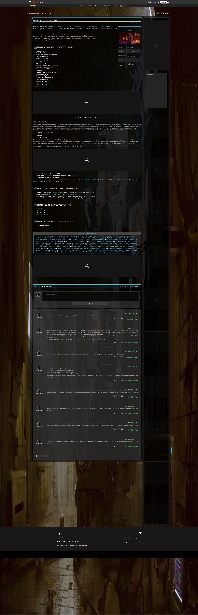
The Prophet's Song (74, 250)
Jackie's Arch (130, 63)
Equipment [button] (108, 5)
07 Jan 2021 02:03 (129, 328)
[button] (150, 2)
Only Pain (58, 245)
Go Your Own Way (51, 241)
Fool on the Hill (123, 239)
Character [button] (98, 5)
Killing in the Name (59, 243)
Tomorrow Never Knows (71, 252)
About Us (70, 538)
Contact (75, 538)
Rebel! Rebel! (43, 247)
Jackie (89, 26)
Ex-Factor (87, 239)
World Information (34, 13)
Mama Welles (42, 51)
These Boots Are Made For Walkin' (127, 250)
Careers (127, 538)
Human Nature (100, 241)
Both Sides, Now (86, 238)
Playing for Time (131, 56)
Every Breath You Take (76, 239)
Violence (96, 252)
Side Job (129, 47)
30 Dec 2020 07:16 (129, 366)
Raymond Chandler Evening (130, 245)
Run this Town (66, 247)
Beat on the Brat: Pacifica (107, 236)
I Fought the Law (132, 241)
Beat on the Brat (63, 236)
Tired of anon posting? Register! (130, 286)
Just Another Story (47, 243)
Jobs (43, 13)
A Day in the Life (42, 236)
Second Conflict (75, 247)
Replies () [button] (130, 319)
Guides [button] (123, 5)
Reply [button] (136, 319)
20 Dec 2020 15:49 (129, 406)
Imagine (38, 243)
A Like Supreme (52, 236)
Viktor (47, 81)
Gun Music (61, 241)
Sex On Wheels (99, 247)
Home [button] (82, 5)
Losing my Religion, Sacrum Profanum (85, 243)
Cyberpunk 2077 (52, 26)
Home (57, 538)
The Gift (138, 248)
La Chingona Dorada (132, 67)
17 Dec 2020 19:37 (129, 422)
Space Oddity (52, 248)
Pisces (82, 245)
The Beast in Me (129, 248)
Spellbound (61, 248)
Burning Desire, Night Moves (106, 238)
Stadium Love (69, 248)
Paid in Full (75, 245)
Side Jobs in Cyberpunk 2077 (87, 233)
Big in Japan (58, 238)
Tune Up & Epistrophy (86, 252)
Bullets (95, 238)
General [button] (90, 5)
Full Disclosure (40, 241)
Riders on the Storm (54, 247)
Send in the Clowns (87, 247)
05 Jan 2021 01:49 (129, 351)
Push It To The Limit (91, 245)
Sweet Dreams (79, 248)
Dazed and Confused (41, 239)
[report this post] (136, 313)
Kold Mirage (69, 243)
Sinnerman (130, 247)
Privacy (135, 538)
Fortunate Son (133, 239)
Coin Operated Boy (129, 238)
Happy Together (69, 241)
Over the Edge (66, 245)
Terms (131, 538)
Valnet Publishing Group (136, 542)
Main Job (48, 192)
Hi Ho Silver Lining (81, 241)
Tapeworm (104, 248)
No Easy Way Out (39, 245)
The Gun (46, 250)
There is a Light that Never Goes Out (106, 250)
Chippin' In (119, 238)
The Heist (129, 55)
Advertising (122, 538)
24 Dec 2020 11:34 (129, 389)
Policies (139, 538)
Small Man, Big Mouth (40, 248)
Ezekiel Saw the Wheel (98, 239)
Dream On (65, 239)
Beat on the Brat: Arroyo (76, 236)
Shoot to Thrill (109, 247)
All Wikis (62, 538)
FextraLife (123, 542)
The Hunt (64, 250)
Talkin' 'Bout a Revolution (92, 248)
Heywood (137, 51)
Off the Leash (49, 245)
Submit (91, 304)
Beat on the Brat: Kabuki (91, 236)
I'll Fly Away (109, 241)
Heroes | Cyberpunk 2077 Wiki (45, 20)
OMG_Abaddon (40, 393)
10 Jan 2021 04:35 (129, 313)
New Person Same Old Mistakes (128, 243)
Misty (41, 62)
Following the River (111, 239)
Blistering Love (67, 238)
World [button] (116, 5)
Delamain (79, 26)
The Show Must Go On (88, 250)
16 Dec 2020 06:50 (129, 439)
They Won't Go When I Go (55, 252)
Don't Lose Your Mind (55, 239)
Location (120, 51)
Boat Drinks (76, 238)
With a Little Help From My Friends (116, 252)
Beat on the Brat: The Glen (45, 238)
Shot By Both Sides (120, 247)
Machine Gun (113, 243)
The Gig (40, 250)
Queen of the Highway (114, 245)
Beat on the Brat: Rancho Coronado (125, 236)
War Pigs (102, 252)
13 (163, 13)
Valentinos (51, 85)
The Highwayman (55, 250)
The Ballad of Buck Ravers (115, 248)
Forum (66, 538)
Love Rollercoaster (103, 243)
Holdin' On (91, 241)
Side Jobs (49, 13)
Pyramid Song (103, 245)
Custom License (83, 545)
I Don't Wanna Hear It (120, 241)
